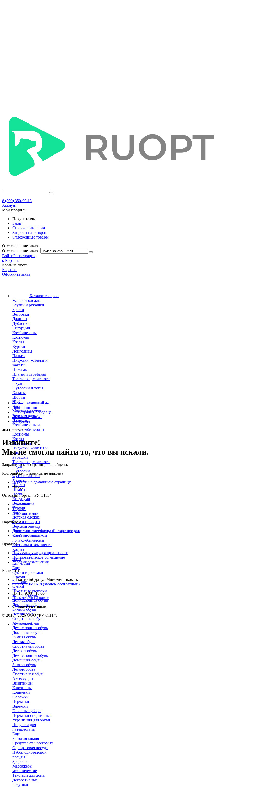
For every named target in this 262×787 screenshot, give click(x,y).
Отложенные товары (30, 237)
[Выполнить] (91, 252)
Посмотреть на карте (30, 598)
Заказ (16, 223)
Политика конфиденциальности (40, 553)
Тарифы (19, 508)
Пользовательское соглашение (38, 557)
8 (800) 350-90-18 (17, 201)
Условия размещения (30, 562)
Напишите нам (25, 513)
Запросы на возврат (29, 232)
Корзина (9, 269)
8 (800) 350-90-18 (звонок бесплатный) (46, 584)
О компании (23, 504)
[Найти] (51, 192)
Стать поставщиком (29, 535)
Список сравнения (28, 228)
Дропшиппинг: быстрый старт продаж (46, 531)
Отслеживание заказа (20, 250)
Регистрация (24, 256)
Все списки (22, 624)
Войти (7, 256)
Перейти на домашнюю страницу (41, 482)
